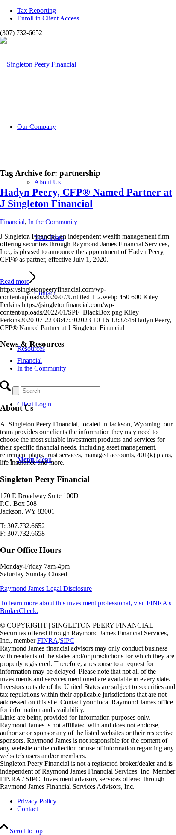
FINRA (47, 640)
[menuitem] (96, 11)
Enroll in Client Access (48, 18)
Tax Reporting (36, 10)
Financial (12, 221)
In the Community (52, 221)
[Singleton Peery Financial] (38, 64)
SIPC (67, 640)
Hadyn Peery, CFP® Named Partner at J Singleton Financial (86, 198)
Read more (14, 281)
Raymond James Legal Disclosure (46, 588)
